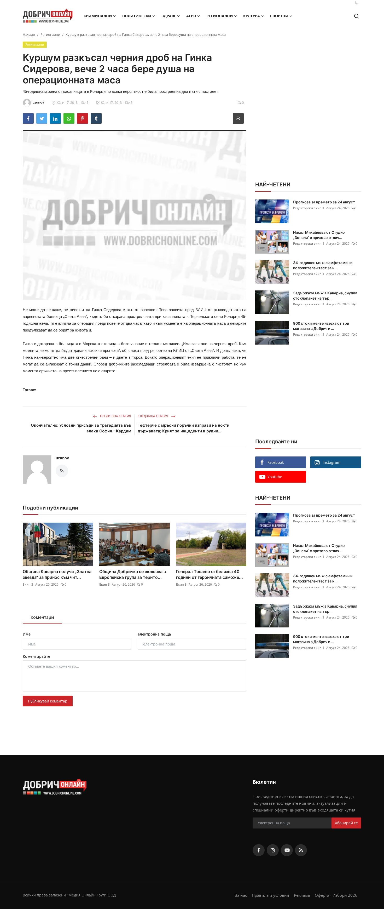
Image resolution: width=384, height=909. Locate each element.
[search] (356, 16)
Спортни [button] (279, 15)
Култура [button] (251, 15)
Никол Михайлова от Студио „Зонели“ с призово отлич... (319, 235)
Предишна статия (115, 416)
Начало (29, 34)
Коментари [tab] (42, 617)
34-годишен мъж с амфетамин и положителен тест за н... (322, 265)
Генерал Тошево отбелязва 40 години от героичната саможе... (209, 574)
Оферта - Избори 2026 (336, 895)
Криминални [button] (98, 15)
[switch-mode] (356, 2)
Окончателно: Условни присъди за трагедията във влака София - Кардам (81, 428)
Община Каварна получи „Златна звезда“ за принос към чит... (57, 574)
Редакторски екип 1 (308, 208)
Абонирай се (346, 822)
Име (27, 634)
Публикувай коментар (47, 701)
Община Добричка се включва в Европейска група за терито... (132, 574)
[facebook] (259, 850)
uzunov (62, 457)
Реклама (302, 895)
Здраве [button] (168, 15)
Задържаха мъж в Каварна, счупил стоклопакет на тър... (325, 295)
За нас (241, 895)
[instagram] (273, 850)
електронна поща (154, 634)
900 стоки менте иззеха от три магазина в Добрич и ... (321, 326)
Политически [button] (136, 15)
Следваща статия (153, 416)
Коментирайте (36, 656)
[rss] (301, 850)
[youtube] (287, 850)
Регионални (50, 34)
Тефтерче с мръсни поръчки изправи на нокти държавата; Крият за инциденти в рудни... (183, 428)
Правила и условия (270, 895)
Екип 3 (28, 584)
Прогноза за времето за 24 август (324, 202)
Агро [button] (191, 15)
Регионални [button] (219, 15)
